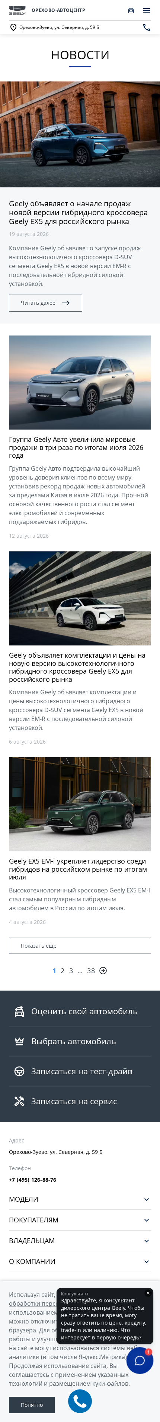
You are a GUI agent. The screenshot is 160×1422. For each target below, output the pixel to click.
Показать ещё (39, 945)
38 (91, 970)
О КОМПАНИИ (32, 1261)
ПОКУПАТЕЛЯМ (33, 1220)
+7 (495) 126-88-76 (33, 1179)
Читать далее (38, 302)
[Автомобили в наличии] (131, 10)
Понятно (32, 1404)
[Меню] (146, 10)
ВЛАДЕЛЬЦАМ (32, 1240)
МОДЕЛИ (23, 1199)
